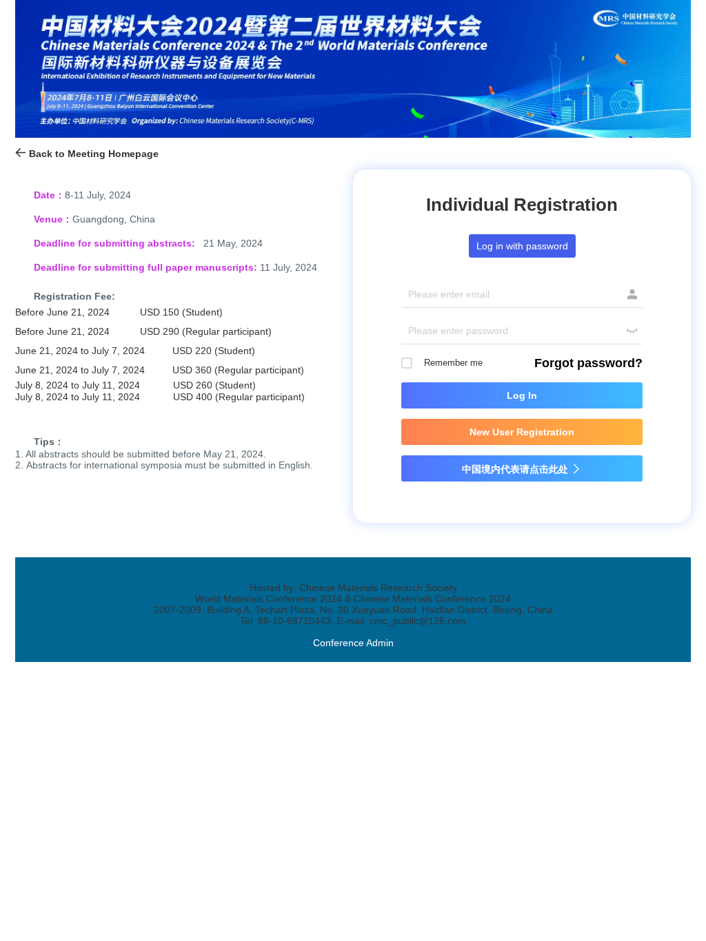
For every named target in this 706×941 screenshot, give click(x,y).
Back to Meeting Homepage (92, 153)
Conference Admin (353, 642)
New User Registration (522, 431)
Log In (522, 395)
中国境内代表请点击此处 (522, 469)
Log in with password (522, 245)
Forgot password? (588, 363)
